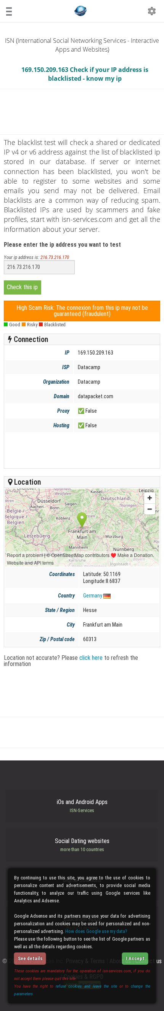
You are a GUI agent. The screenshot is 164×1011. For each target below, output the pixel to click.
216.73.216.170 (54, 257)
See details (30, 958)
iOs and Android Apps (82, 806)
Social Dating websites (82, 845)
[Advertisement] (81, 450)
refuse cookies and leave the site (86, 986)
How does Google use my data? (96, 931)
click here (91, 657)
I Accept (135, 958)
